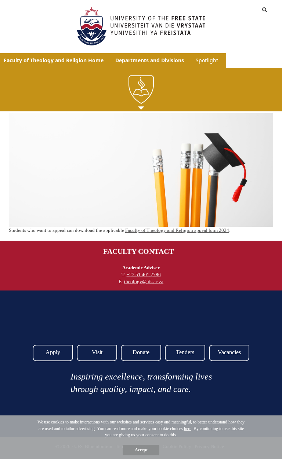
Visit (97, 352)
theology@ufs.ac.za (143, 281)
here (187, 428)
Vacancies (229, 352)
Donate (141, 352)
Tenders (185, 352)
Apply (53, 352)
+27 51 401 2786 (144, 274)
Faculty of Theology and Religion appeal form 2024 (177, 230)
